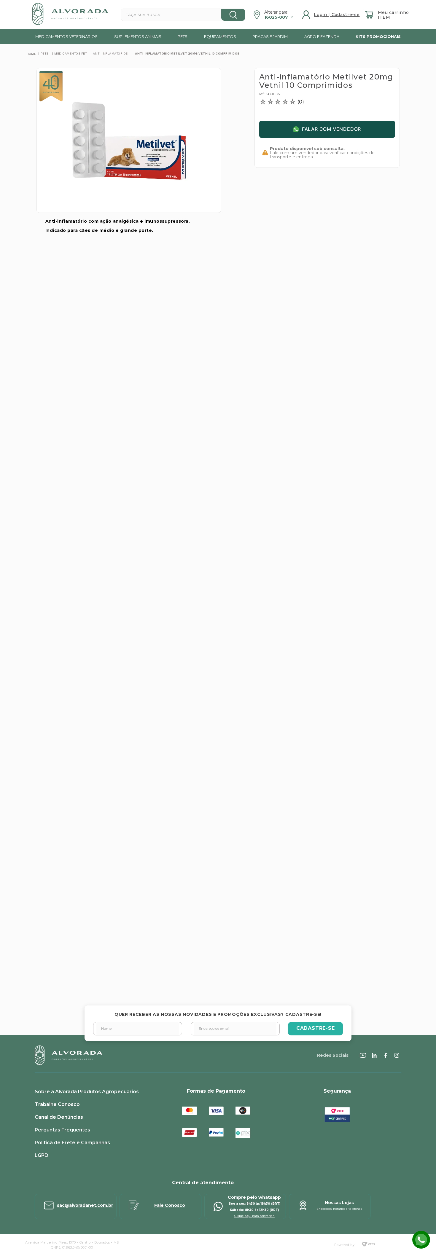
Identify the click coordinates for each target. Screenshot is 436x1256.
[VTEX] (368, 1245)
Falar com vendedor (331, 129)
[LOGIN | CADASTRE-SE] (331, 15)
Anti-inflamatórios (110, 53)
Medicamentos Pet (70, 53)
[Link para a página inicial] (31, 53)
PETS (45, 53)
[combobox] (183, 15)
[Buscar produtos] (233, 15)
